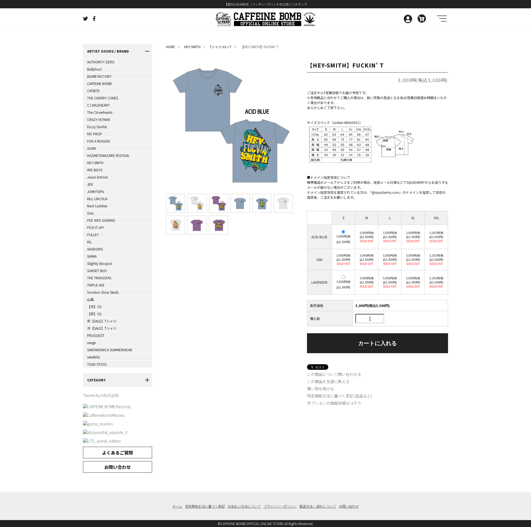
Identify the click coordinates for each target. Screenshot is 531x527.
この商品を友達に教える (328, 381)
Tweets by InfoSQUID (101, 395)
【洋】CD (94, 306)
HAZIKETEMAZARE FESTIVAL (108, 155)
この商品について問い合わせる (334, 374)
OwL (90, 213)
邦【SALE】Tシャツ (101, 321)
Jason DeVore (97, 177)
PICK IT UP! (95, 227)
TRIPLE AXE (96, 285)
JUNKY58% (95, 191)
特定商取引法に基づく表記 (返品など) (339, 396)
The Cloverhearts (99, 112)
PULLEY (93, 234)
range (91, 342)
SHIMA (92, 256)
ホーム (177, 506)
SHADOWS (95, 249)
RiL (89, 241)
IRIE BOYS (94, 169)
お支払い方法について (244, 506)
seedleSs (93, 357)
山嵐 (90, 299)
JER (90, 184)
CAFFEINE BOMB (99, 83)
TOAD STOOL (97, 364)
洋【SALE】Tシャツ (101, 328)
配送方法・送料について (318, 506)
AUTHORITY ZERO (100, 62)
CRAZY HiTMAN (98, 119)
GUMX (91, 148)
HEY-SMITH (95, 162)
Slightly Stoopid (99, 263)
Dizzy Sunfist (97, 126)
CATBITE (93, 90)
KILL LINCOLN (97, 198)
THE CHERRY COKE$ (102, 97)
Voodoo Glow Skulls (103, 292)
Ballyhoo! (94, 69)
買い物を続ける (320, 388)
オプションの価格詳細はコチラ (334, 403)
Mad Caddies (97, 205)
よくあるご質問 (117, 452)
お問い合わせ (117, 467)
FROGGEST (95, 335)
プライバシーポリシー (280, 506)
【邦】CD (94, 313)
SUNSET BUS (96, 270)
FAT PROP (94, 133)
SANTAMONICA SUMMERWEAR (109, 349)
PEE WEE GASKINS (101, 220)
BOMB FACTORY (99, 76)
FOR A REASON (98, 141)
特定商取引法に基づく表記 (205, 506)
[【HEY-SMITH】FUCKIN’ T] (175, 203)
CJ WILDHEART (98, 105)
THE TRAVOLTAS (99, 277)
